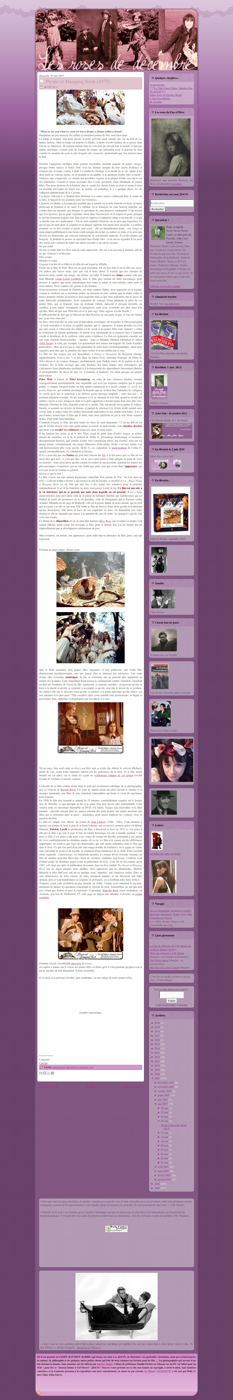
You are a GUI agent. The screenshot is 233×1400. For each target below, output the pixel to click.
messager (76, 963)
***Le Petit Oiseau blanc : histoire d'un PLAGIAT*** (171, 89)
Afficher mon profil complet (165, 286)
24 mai (164, 1116)
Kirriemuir (164, 910)
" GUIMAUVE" (163, 1371)
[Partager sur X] (48, 1073)
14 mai (164, 1137)
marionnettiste (119, 447)
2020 (157, 1023)
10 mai (164, 1141)
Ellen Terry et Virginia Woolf (166, 95)
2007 (157, 1078)
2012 (157, 1057)
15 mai (164, 1132)
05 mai (164, 1149)
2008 (157, 1074)
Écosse (154, 910)
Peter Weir (66, 1067)
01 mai (164, 1162)
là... (172, 925)
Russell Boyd (68, 789)
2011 (157, 1061)
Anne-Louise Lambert (68, 278)
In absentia (156, 101)
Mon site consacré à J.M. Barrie (167, 953)
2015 (157, 1044)
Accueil (90, 1086)
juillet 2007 (164, 1095)
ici (165, 925)
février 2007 (164, 1175)
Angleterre (176, 910)
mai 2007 (163, 1104)
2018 (157, 1031)
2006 (157, 1184)
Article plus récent (47, 1086)
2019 (157, 1027)
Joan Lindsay (98, 822)
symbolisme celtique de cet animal (113, 775)
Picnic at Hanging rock (82, 1067)
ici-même (176, 184)
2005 (157, 1188)
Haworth (154, 914)
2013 (157, 1052)
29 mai (164, 1108)
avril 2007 (163, 1166)
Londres (186, 910)
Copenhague (157, 918)
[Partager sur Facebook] (52, 1073)
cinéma (56, 1067)
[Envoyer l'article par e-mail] (56, 86)
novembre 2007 (166, 1086)
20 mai (164, 1121)
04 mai (164, 1154)
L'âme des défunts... (161, 98)
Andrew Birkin (105, 1364)
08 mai (164, 1145)
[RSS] (38, 1392)
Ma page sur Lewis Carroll (164, 967)
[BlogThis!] (44, 1073)
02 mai (164, 1158)
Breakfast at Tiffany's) (89, 1347)
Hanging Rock (111, 890)
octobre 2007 (165, 1091)
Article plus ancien (133, 1086)
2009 (157, 1069)
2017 (157, 1035)
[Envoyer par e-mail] (40, 1073)
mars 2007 (163, 1171)
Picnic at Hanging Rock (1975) (78, 81)
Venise (176, 914)
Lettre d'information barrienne (171, 1004)
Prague (168, 918)
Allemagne (166, 914)
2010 (157, 1065)
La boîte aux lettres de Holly (165, 853)
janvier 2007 (164, 1179)
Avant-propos (157, 84)
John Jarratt (46, 343)
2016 (157, 1040)
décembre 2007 (166, 1082)
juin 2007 (163, 1099)
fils (103, 455)
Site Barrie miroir (159, 960)
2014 (157, 1048)
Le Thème (150, 1371)
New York (186, 914)
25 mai (164, 1112)
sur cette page (172, 303)
